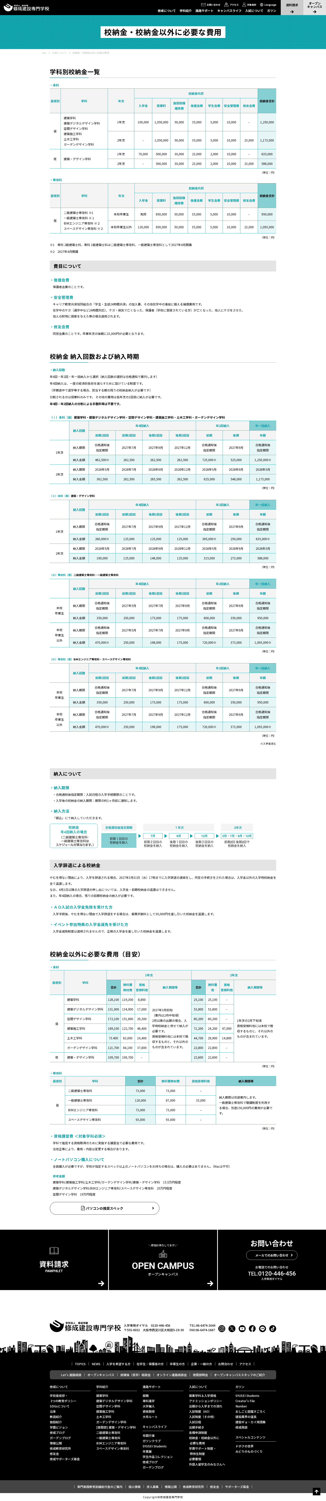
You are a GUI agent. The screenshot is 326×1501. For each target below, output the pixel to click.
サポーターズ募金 (237, 1486)
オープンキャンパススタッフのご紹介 (239, 1375)
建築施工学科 (105, 1411)
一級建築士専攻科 (108, 1438)
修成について (167, 10)
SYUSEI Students (155, 1446)
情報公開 (56, 1443)
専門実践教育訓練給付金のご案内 (99, 1486)
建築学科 (102, 1395)
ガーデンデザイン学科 (111, 1422)
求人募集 (153, 1486)
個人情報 (134, 1486)
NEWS (96, 1364)
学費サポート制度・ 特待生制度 (202, 1451)
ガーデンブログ (60, 1438)
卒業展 (147, 1451)
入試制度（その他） (202, 1416)
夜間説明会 (200, 1375)
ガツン (271, 10)
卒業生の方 (177, 1364)
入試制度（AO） (200, 1411)
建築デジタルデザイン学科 (114, 1401)
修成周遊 (241, 1427)
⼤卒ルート (150, 1416)
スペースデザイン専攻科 (112, 1448)
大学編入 (149, 1406)
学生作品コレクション (158, 1456)
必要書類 (195, 1459)
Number (241, 1406)
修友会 (54, 1453)
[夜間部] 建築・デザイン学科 (116, 1427)
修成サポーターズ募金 (65, 1459)
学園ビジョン (59, 1427)
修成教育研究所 (60, 1448)
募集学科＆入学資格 (202, 1395)
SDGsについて (60, 1406)
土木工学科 (103, 1416)
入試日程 (195, 1422)
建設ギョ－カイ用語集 (250, 1422)
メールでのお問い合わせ (271, 1255)
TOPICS (80, 1364)
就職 (146, 1395)
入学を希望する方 (118, 1364)
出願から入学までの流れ (205, 1406)
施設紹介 (56, 1422)
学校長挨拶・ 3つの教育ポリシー (63, 1398)
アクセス (245, 1364)
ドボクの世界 (244, 1446)
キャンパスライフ (229, 10)
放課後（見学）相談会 (135, 1375)
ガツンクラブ (152, 1441)
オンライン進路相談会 (172, 1375)
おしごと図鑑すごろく (250, 1411)
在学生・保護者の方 (150, 1364)
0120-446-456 (272, 1273)
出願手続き (196, 1427)
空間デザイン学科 (108, 1406)
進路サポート (204, 10)
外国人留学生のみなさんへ (207, 1464)
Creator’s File (245, 1401)
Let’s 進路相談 (71, 1375)
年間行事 (149, 1435)
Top (44, 53)
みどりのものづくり (249, 1451)
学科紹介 (186, 10)
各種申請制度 (198, 1432)
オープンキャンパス (100, 1375)
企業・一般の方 (201, 1364)
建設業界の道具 (246, 1416)
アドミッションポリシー (205, 1401)
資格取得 (149, 1411)
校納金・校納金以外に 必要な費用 (204, 1440)
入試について (254, 10)
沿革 (53, 1411)
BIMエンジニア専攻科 (111, 1443)
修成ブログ (57, 1432)
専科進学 (149, 1401)
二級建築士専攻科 (108, 1432)
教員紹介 (56, 1416)
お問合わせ (225, 1364)
